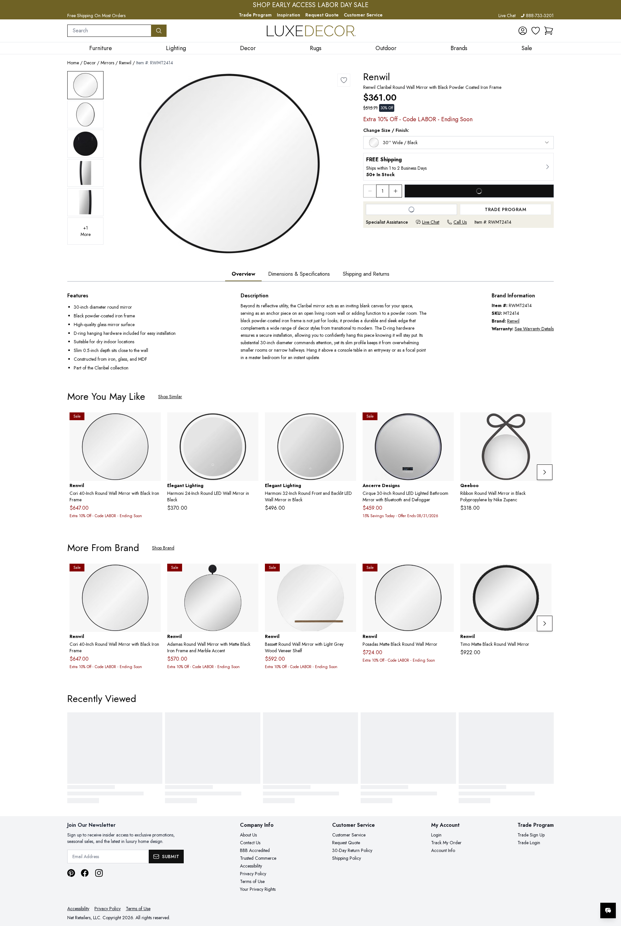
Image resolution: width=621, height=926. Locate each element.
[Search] (159, 31)
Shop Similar (170, 396)
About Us (248, 835)
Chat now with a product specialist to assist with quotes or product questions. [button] (562, 893)
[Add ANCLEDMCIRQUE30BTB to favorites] (446, 422)
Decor (90, 62)
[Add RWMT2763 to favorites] (544, 573)
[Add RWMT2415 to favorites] (153, 422)
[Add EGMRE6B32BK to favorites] (348, 422)
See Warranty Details (534, 328)
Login (436, 835)
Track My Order (446, 842)
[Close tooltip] (610, 890)
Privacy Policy (253, 873)
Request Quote (322, 15)
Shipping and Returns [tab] (366, 274)
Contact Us (250, 842)
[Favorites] (535, 31)
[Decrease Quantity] (369, 191)
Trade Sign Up (531, 835)
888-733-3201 (540, 15)
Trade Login (529, 842)
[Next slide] (544, 472)
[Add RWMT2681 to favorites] (251, 573)
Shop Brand (163, 548)
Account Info (443, 850)
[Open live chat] (608, 910)
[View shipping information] (458, 166)
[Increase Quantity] (395, 191)
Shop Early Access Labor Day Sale (310, 5)
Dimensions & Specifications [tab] (299, 274)
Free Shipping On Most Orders (96, 15)
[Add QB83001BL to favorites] (544, 422)
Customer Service (363, 15)
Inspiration (288, 15)
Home (73, 62)
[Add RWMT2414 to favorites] (343, 80)
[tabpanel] (310, 332)
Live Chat (507, 15)
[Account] (523, 31)
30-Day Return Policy (352, 850)
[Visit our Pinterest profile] (71, 873)
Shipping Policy (346, 858)
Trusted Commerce (258, 858)
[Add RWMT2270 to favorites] (348, 573)
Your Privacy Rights (258, 889)
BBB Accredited (255, 850)
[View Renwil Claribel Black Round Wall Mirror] (85, 85)
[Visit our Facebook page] (84, 873)
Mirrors (107, 62)
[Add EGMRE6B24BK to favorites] (251, 422)
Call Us (460, 222)
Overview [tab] (243, 274)
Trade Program (255, 15)
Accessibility (251, 866)
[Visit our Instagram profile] (99, 873)
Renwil (125, 62)
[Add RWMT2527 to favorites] (446, 573)
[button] (548, 31)
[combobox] (109, 31)
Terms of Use (252, 881)
